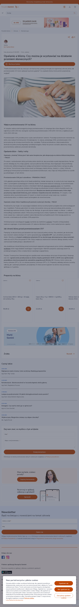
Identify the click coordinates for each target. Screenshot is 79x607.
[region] (39, 590)
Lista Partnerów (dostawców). (14, 600)
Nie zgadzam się (64, 589)
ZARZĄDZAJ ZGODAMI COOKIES (64, 596)
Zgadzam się (63, 583)
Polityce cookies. (29, 598)
